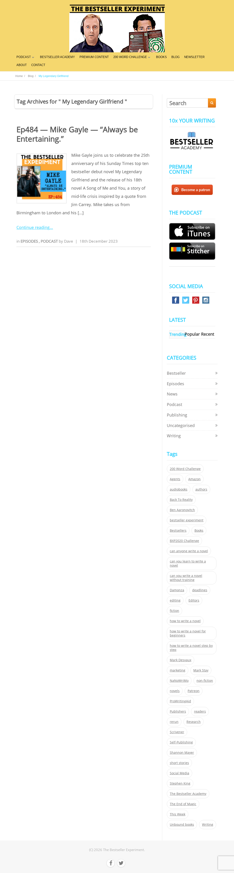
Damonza (177, 590)
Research (193, 722)
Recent (207, 334)
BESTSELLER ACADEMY (57, 57)
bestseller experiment (186, 520)
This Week (177, 814)
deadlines (199, 590)
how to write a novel (185, 621)
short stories (179, 763)
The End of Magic (183, 804)
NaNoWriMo (179, 681)
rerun (174, 722)
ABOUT (21, 65)
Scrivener (177, 732)
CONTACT (38, 65)
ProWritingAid (180, 701)
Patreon (193, 691)
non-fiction (205, 681)
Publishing (177, 415)
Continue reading (33, 227)
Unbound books (182, 825)
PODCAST (23, 57)
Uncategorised (181, 425)
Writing (174, 435)
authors (201, 489)
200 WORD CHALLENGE (130, 57)
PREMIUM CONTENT (94, 57)
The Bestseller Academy (188, 794)
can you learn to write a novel (188, 563)
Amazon (194, 479)
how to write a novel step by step (191, 648)
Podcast (50, 241)
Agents (175, 479)
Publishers (178, 711)
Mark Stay (200, 670)
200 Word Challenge (185, 469)
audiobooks (178, 489)
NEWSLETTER (194, 57)
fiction (174, 611)
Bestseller (176, 373)
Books (198, 530)
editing (175, 600)
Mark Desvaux (180, 660)
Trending (177, 334)
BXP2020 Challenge (184, 541)
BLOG (175, 57)
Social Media (179, 773)
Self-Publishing (181, 742)
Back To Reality (181, 500)
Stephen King (180, 783)
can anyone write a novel (189, 551)
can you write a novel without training (186, 578)
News (172, 394)
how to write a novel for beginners (188, 633)
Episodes (30, 241)
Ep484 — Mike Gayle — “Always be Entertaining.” (77, 134)
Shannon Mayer (182, 753)
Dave (68, 241)
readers (200, 711)
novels (175, 691)
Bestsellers (178, 530)
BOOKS (161, 57)
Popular (192, 334)
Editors (194, 600)
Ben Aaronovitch (182, 510)
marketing (177, 670)
